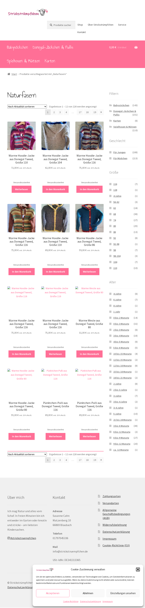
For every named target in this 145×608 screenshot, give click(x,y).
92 (114, 238)
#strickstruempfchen (23, 538)
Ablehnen (88, 593)
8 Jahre (117, 305)
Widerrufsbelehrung (115, 525)
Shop (80, 24)
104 (115, 262)
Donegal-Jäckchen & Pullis (53, 47)
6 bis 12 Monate (121, 431)
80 (114, 226)
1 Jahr (116, 311)
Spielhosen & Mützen (23, 61)
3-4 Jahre (118, 407)
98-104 (116, 256)
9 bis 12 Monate (121, 443)
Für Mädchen (120, 158)
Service (122, 24)
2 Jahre (117, 383)
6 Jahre (117, 299)
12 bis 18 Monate (122, 365)
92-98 (116, 244)
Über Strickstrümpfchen (100, 24)
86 (114, 232)
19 (95, 112)
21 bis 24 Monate (122, 419)
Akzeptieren (52, 593)
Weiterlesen (21, 189)
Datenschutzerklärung (90, 601)
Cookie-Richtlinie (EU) (116, 545)
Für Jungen (119, 152)
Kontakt (81, 32)
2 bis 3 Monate (121, 329)
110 (115, 268)
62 (114, 208)
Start (14, 74)
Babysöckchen (17, 47)
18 (87, 112)
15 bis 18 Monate (122, 371)
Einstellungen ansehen (123, 593)
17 (80, 112)
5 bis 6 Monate (121, 347)
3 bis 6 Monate (121, 425)
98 (114, 250)
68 (114, 214)
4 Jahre (117, 196)
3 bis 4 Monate (121, 335)
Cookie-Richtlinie (70, 601)
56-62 (116, 202)
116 (115, 184)
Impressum (108, 601)
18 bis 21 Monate (122, 377)
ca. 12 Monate (121, 449)
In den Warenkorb (55, 189)
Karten (50, 61)
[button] (138, 569)
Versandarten (111, 503)
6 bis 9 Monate (121, 437)
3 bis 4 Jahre (120, 401)
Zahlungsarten (112, 496)
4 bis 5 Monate (121, 341)
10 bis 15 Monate (122, 353)
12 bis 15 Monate (122, 359)
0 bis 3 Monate (121, 323)
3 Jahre (117, 395)
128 (115, 190)
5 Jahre (117, 413)
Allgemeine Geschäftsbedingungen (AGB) (116, 514)
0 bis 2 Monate (121, 317)
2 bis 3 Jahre (120, 389)
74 (114, 220)
